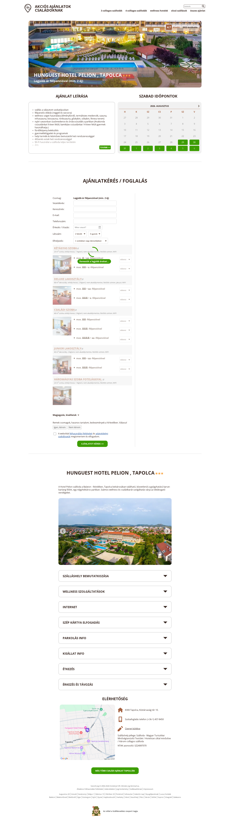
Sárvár (147, 797)
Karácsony (82, 794)
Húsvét (74, 794)
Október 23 (110, 794)
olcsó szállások (179, 10)
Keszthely (134, 797)
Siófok (153, 797)
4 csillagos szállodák (136, 10)
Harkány (120, 797)
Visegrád (168, 797)
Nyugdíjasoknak (152, 794)
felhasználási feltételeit (81, 433)
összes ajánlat (197, 10)
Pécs (141, 797)
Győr (94, 797)
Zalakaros (177, 797)
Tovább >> (105, 147)
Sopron (161, 797)
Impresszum (148, 789)
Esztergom (86, 797)
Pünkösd (119, 794)
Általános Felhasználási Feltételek (90, 789)
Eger (79, 797)
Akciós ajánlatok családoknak (53, 8)
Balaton (52, 797)
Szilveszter (128, 794)
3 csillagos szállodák (111, 10)
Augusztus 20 (64, 794)
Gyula (100, 797)
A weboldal (64, 433)
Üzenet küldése (132, 728)
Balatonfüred (62, 797)
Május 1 (91, 794)
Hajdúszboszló (109, 797)
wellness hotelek (159, 10)
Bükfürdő (72, 797)
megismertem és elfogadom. (85, 436)
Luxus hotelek (165, 794)
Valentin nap (139, 794)
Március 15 (100, 794)
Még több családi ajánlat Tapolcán (115, 770)
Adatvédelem (109, 789)
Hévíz (127, 797)
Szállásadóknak (136, 789)
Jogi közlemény (122, 789)
